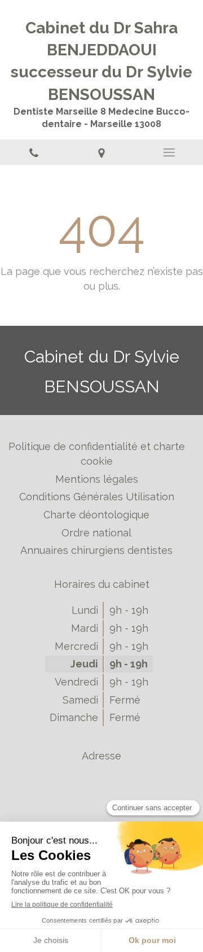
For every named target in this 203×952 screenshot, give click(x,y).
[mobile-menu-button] (169, 152)
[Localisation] (101, 152)
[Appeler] (34, 152)
